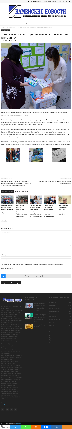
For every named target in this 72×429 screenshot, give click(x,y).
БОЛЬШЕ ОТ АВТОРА (21, 191)
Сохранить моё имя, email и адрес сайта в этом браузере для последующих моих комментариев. (33, 264)
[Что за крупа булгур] (29, 326)
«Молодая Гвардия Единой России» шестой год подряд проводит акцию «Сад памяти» (7, 209)
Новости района (54, 308)
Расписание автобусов (41, 23)
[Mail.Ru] (56, 427)
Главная (12, 23)
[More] (67, 427)
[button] (68, 23)
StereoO (18, 423)
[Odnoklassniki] (36, 427)
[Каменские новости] (36, 12)
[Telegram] (15, 427)
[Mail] (60, 1)
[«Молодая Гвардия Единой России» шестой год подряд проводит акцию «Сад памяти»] (7, 200)
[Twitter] (63, 1)
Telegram (59, 23)
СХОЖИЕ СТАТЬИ (7, 191)
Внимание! (52, 303)
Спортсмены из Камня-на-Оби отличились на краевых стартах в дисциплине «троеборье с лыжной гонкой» (49, 211)
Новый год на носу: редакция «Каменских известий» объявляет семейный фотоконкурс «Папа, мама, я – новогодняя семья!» (16, 183)
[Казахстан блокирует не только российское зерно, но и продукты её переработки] (29, 316)
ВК (50, 23)
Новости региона (54, 319)
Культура (52, 325)
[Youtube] (69, 1)
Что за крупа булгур (39, 324)
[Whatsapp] (26, 427)
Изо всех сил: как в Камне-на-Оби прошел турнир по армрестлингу (55, 182)
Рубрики (19, 23)
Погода (51, 322)
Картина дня (53, 305)
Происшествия (54, 311)
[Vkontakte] (46, 427)
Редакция (28, 23)
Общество (52, 317)
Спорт (51, 314)
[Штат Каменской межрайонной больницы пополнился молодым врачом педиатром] (64, 200)
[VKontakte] (66, 1)
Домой (3, 27)
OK (53, 23)
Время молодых (5, 30)
